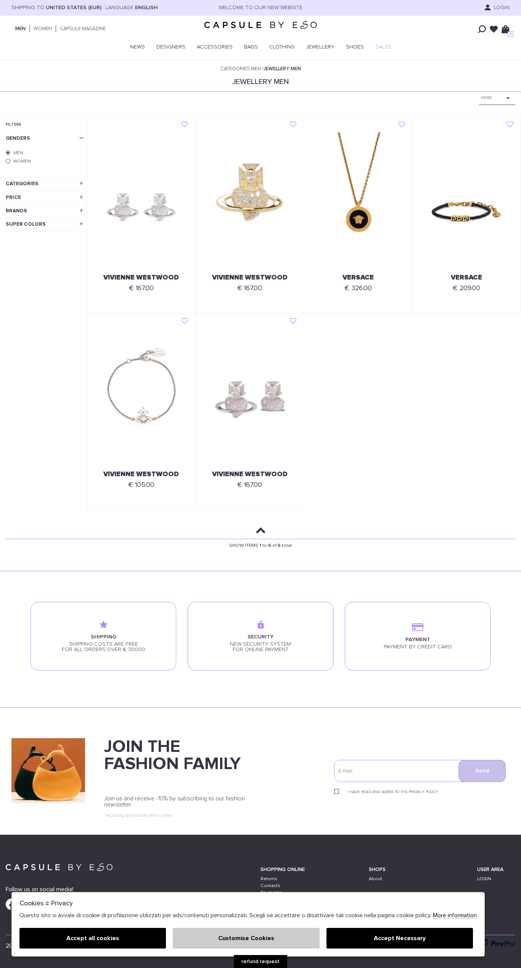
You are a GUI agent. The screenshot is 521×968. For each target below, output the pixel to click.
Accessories (215, 47)
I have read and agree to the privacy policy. (393, 792)
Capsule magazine (83, 28)
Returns (268, 878)
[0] (506, 29)
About (375, 878)
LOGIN (484, 878)
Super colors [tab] (26, 224)
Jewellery (320, 47)
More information (455, 915)
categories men (240, 68)
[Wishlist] (494, 29)
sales (383, 47)
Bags (251, 47)
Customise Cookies (246, 938)
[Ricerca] (482, 29)
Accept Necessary (400, 938)
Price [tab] (13, 197)
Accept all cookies (92, 938)
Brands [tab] (16, 210)
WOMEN (43, 28)
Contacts (270, 885)
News (137, 47)
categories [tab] (22, 183)
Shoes (355, 47)
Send (482, 771)
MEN (20, 28)
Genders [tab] (18, 138)
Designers (170, 47)
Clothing (282, 47)
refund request (260, 961)
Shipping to (56, 7)
